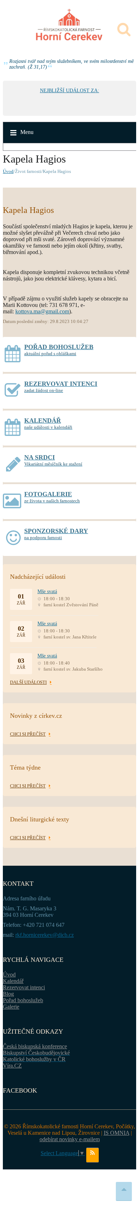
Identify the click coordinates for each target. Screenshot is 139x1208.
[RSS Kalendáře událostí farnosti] (92, 1155)
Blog (8, 994)
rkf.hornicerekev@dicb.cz (44, 935)
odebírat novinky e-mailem (70, 1139)
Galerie (11, 1007)
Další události (28, 682)
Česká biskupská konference (35, 1046)
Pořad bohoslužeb (23, 1000)
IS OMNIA (116, 1133)
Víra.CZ (12, 1066)
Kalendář (13, 981)
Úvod (8, 171)
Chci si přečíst (28, 734)
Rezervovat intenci (24, 987)
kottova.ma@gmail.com (42, 311)
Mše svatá (47, 591)
